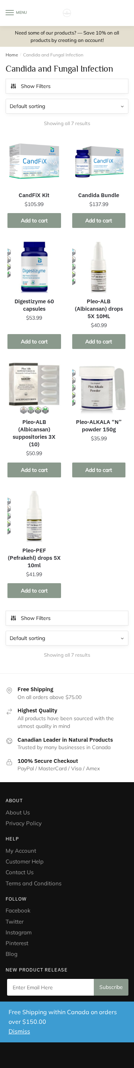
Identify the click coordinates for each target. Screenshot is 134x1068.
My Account (21, 850)
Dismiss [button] (19, 1031)
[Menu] (10, 13)
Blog (11, 953)
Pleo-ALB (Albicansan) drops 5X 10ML (99, 309)
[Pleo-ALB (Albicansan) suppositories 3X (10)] (34, 388)
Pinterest (18, 943)
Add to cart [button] (34, 220)
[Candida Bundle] (99, 161)
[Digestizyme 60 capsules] (34, 267)
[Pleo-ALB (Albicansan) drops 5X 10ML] (99, 267)
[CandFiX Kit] (34, 161)
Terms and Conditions (33, 883)
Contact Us (20, 872)
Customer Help (25, 861)
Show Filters (36, 86)
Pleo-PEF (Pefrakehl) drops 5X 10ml (34, 558)
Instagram (19, 932)
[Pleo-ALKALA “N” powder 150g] (99, 388)
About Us (18, 812)
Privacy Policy (24, 823)
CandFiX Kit (34, 195)
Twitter (14, 921)
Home (12, 55)
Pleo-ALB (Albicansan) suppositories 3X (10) (34, 433)
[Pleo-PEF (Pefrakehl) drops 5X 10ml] (34, 516)
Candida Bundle (98, 195)
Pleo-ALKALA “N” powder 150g (99, 425)
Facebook (18, 910)
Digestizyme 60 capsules (34, 305)
